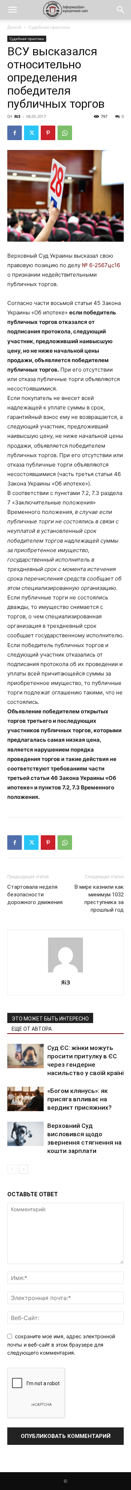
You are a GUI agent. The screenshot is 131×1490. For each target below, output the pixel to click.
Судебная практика (49, 27)
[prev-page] (11, 1169)
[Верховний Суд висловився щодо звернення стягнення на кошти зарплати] (25, 1134)
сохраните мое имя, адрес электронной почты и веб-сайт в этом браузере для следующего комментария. (61, 1344)
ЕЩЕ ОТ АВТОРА (32, 1029)
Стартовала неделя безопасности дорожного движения (35, 895)
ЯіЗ (17, 116)
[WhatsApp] (64, 133)
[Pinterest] (48, 133)
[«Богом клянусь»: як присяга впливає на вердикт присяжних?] (25, 1099)
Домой (14, 27)
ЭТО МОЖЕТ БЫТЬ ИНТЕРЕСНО (50, 1019)
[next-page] (23, 1169)
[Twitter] (31, 133)
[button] (12, 10)
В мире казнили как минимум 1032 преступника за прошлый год (99, 898)
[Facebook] (14, 133)
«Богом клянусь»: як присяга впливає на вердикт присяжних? (79, 1099)
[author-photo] (65, 972)
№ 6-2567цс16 (101, 265)
